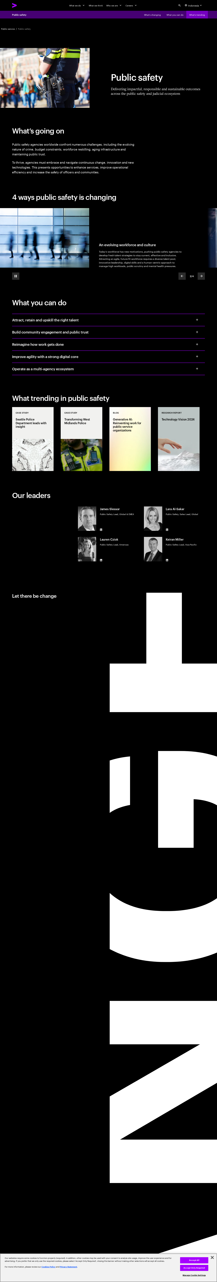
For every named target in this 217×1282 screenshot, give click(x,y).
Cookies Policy (48, 1267)
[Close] (212, 1257)
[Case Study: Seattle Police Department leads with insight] (33, 439)
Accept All (194, 1260)
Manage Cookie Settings (194, 1275)
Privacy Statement (68, 1267)
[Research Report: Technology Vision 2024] (179, 439)
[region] (108, 1267)
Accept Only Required (194, 1268)
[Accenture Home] (21, 5)
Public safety (19, 14)
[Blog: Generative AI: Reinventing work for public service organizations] (130, 439)
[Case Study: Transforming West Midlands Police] (81, 439)
